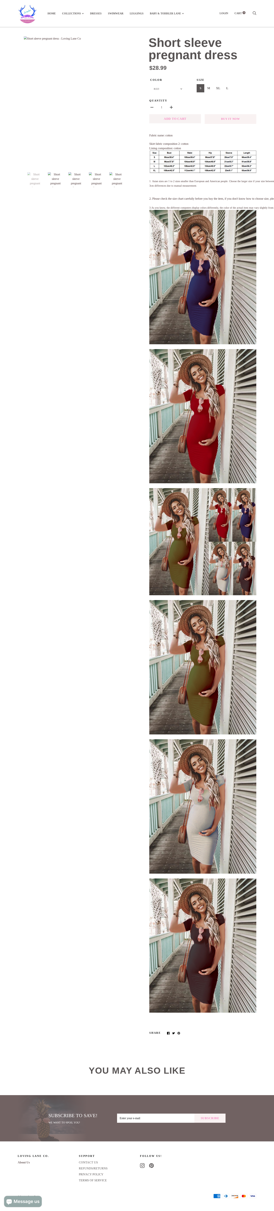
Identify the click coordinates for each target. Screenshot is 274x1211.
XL (218, 88)
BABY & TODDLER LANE (165, 13)
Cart (239, 13)
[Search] (254, 13)
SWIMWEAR (115, 13)
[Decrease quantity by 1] (152, 107)
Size (200, 80)
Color (156, 80)
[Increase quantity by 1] (171, 107)
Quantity (158, 100)
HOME (52, 13)
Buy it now (230, 118)
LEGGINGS (137, 13)
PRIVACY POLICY (91, 1174)
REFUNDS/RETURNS (93, 1168)
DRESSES (96, 13)
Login (224, 13)
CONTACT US (88, 1162)
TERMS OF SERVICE (93, 1180)
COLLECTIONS (71, 13)
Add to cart (175, 118)
